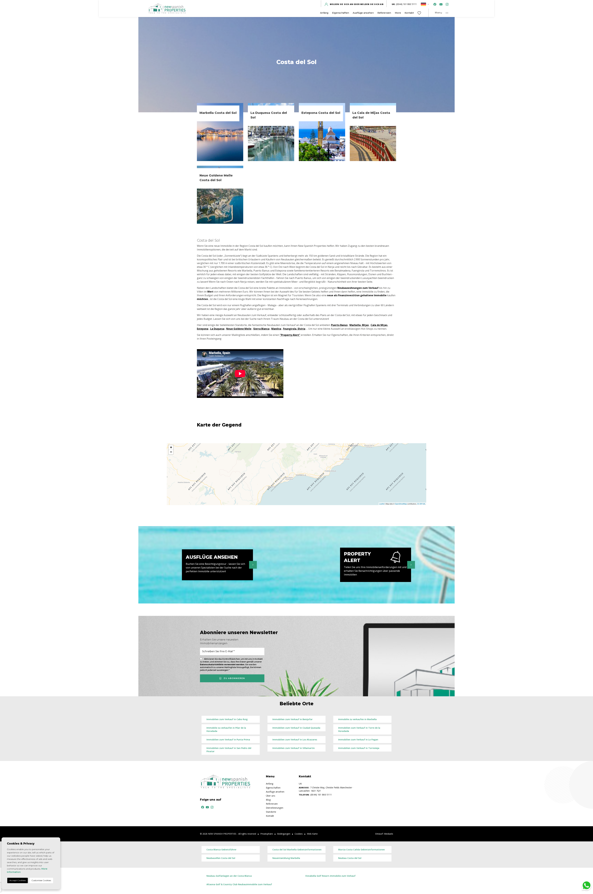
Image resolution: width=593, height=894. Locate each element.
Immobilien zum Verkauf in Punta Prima (228, 739)
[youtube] (440, 4)
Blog (268, 799)
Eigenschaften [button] (340, 12)
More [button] (398, 12)
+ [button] (171, 447)
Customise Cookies (41, 880)
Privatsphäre (266, 833)
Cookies (299, 833)
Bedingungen (283, 833)
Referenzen (384, 12)
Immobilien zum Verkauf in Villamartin (293, 748)
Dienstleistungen (274, 807)
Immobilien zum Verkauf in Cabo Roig (227, 719)
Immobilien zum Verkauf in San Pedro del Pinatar (228, 750)
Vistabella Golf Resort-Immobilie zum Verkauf (330, 875)
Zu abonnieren (234, 678)
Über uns (270, 795)
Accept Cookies (17, 880)
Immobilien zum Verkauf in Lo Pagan (358, 739)
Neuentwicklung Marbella (286, 858)
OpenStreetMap (401, 503)
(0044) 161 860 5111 (404, 4)
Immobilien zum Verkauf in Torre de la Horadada (359, 729)
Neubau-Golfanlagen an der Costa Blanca (229, 875)
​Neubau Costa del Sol (349, 858)
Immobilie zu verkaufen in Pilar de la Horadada (226, 729)
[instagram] (446, 4)
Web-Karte (312, 833)
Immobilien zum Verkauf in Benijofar (292, 719)
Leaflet (381, 503)
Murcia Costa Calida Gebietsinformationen (361, 849)
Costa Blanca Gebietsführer (221, 849)
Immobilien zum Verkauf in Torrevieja (358, 748)
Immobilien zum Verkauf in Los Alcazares (294, 739)
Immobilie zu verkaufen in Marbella (357, 719)
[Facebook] (434, 4)
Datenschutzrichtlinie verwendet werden (222, 664)
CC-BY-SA (421, 503)
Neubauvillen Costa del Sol (220, 858)
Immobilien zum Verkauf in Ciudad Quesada (296, 727)
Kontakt (409, 12)
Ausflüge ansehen (363, 12)
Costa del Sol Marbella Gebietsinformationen (297, 849)
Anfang (324, 12)
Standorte (271, 811)
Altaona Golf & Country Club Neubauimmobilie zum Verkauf (239, 884)
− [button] (171, 452)
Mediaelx (388, 833)
